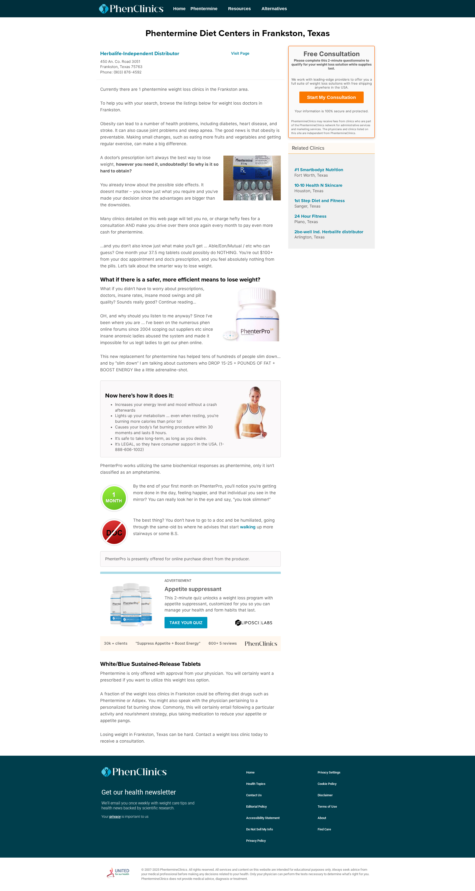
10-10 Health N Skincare (318, 185)
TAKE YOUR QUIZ (185, 622)
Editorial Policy (256, 806)
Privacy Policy (256, 841)
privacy (115, 817)
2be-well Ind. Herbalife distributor (328, 231)
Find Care (324, 829)
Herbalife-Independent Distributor (139, 53)
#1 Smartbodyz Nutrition (318, 169)
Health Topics (255, 784)
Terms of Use (327, 806)
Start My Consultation (331, 97)
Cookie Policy (327, 784)
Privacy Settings (329, 772)
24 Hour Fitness (310, 216)
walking (248, 526)
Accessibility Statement (263, 818)
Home (250, 772)
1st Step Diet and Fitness (319, 200)
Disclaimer (325, 795)
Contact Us (254, 795)
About (322, 818)
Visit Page (240, 53)
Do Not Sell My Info (259, 829)
